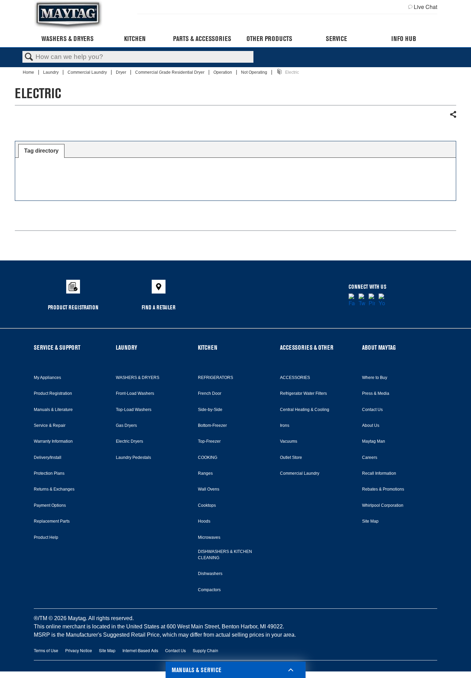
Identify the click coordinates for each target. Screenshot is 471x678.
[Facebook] (352, 300)
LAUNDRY (126, 347)
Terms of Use (46, 650)
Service (336, 38)
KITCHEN (207, 347)
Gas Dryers (126, 425)
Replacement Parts (52, 521)
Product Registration (53, 393)
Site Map (370, 521)
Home (29, 72)
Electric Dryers (129, 441)
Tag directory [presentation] (41, 151)
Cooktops (207, 505)
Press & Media (375, 393)
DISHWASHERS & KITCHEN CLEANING (225, 554)
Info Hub (403, 38)
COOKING (207, 457)
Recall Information (379, 473)
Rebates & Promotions (383, 489)
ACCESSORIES (295, 377)
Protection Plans (49, 473)
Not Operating (254, 72)
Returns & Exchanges (54, 489)
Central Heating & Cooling (304, 409)
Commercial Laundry (88, 72)
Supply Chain (205, 650)
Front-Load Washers (135, 393)
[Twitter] (362, 300)
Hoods (204, 521)
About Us (370, 425)
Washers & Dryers (67, 38)
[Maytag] (68, 15)
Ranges (205, 473)
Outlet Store (291, 457)
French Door (209, 393)
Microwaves (209, 537)
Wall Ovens (208, 489)
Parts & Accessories (202, 38)
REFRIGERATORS (215, 377)
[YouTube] (382, 300)
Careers (369, 457)
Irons (284, 425)
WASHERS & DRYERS (137, 377)
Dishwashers (210, 573)
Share (452, 115)
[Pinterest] (372, 300)
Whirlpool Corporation (382, 505)
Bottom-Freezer (212, 425)
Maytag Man (373, 441)
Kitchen (135, 38)
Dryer (121, 72)
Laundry (51, 72)
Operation (223, 72)
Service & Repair (50, 425)
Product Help (46, 537)
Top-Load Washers (133, 409)
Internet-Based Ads (140, 650)
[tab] (41, 151)
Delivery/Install (47, 457)
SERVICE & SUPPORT (57, 347)
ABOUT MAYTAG (379, 347)
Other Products (269, 38)
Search (29, 57)
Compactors (209, 589)
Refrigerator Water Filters (303, 393)
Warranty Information (53, 441)
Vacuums (288, 441)
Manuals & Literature (53, 409)
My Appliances (47, 377)
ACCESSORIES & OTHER (306, 347)
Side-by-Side (210, 409)
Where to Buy (374, 377)
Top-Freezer (209, 441)
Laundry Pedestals (133, 457)
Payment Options (50, 505)
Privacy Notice (78, 650)
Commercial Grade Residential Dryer (170, 72)
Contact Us (372, 409)
